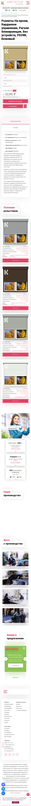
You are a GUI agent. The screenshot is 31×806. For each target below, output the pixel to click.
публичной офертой (15, 792)
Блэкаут (18, 704)
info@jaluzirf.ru (8, 746)
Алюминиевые (8, 708)
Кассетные (7, 710)
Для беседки (7, 736)
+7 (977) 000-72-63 (19, 4)
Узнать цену (15, 260)
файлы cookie (16, 797)
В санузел (7, 728)
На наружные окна (9, 734)
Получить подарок (15, 462)
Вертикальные (8, 716)
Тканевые (6, 712)
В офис (6, 722)
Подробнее (15, 665)
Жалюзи (6, 702)
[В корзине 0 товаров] (28, 794)
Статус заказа (22, 10)
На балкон (7, 718)
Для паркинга (7, 732)
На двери (6, 730)
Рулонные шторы (21, 702)
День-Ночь (19, 706)
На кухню (6, 720)
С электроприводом (21, 710)
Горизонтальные (8, 704)
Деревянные (7, 706)
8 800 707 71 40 (15, 2)
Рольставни (7, 726)
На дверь (6, 714)
